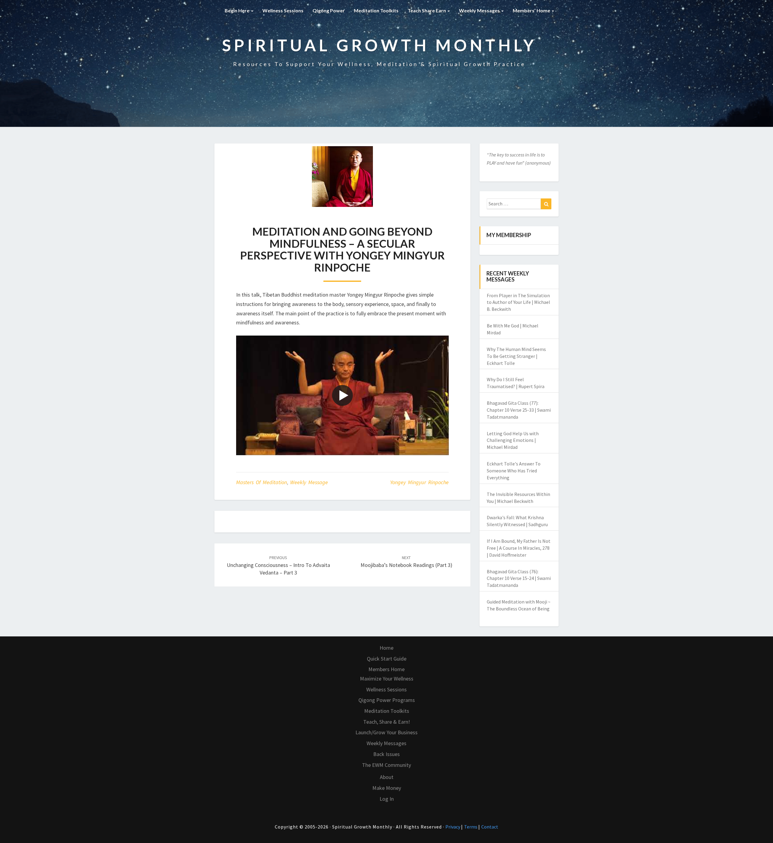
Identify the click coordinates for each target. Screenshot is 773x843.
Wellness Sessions (282, 10)
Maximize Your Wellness (386, 678)
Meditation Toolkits (376, 10)
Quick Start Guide (386, 658)
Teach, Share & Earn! (386, 721)
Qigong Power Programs (386, 700)
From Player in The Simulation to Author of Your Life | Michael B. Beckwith (518, 302)
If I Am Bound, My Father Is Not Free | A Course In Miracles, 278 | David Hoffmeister (518, 548)
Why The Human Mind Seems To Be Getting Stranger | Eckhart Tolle (516, 356)
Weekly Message (309, 482)
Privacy (453, 827)
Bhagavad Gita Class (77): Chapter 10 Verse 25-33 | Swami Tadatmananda (519, 410)
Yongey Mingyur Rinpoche (419, 482)
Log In (387, 798)
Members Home (386, 669)
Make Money (386, 787)
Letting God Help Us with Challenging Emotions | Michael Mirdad (513, 440)
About (386, 777)
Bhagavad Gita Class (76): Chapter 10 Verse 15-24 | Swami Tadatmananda (519, 578)
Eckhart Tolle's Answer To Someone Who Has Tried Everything (513, 471)
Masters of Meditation (261, 482)
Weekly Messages (480, 10)
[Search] (546, 203)
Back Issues (386, 754)
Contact (489, 827)
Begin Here (237, 10)
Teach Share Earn (427, 10)
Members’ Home (532, 10)
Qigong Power (329, 10)
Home (386, 647)
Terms (471, 827)
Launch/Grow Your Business (386, 732)
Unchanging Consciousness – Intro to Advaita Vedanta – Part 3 (278, 565)
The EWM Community (386, 764)
